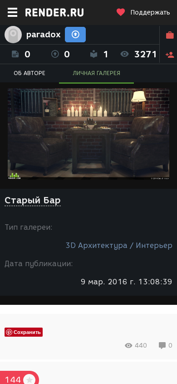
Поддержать (150, 12)
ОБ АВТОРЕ (29, 73)
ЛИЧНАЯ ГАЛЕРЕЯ (96, 73)
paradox (43, 35)
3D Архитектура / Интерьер (118, 245)
